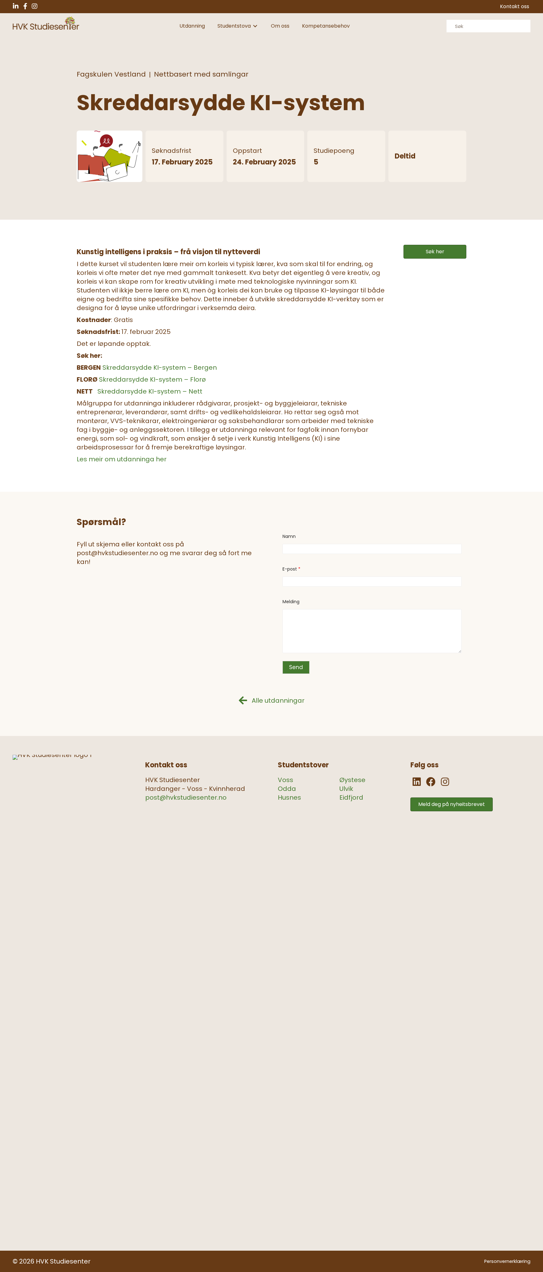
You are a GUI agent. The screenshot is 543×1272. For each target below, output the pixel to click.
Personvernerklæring (507, 1261)
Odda (287, 788)
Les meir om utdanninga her (122, 459)
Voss (285, 780)
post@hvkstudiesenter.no (186, 797)
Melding (290, 601)
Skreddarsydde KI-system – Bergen (159, 367)
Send (296, 667)
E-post (291, 569)
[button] (16, 6)
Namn (289, 536)
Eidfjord (351, 797)
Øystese (352, 780)
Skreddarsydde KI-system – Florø (152, 379)
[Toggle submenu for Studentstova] (255, 26)
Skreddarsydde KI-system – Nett (149, 391)
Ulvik (346, 788)
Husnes (289, 797)
